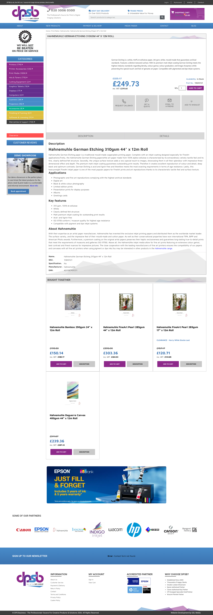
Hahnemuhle (64, 31)
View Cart (92, 583)
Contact (164, 26)
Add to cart (195, 88)
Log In (166, 2)
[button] (192, 103)
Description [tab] (85, 135)
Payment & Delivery (92, 26)
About (20, 26)
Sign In (91, 580)
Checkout (201, 2)
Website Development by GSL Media (186, 613)
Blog (193, 26)
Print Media (55, 31)
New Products (53, 26)
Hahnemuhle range (163, 248)
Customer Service (57, 583)
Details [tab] (164, 135)
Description (84, 364)
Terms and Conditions (58, 594)
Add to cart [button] (61, 364)
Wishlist (189, 2)
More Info (33, 186)
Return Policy (55, 588)
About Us (54, 580)
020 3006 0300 (63, 10)
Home (48, 31)
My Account (178, 2)
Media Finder (131, 26)
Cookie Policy (55, 600)
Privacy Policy (56, 597)
